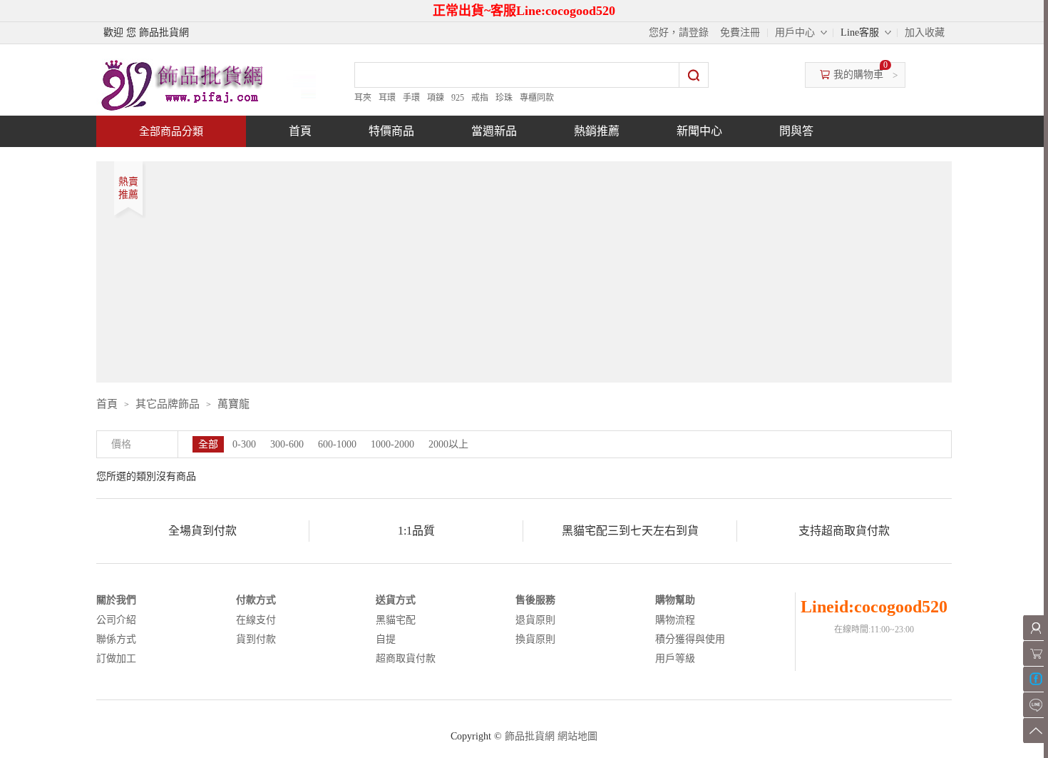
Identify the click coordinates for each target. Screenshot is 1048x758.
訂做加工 (116, 658)
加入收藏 (925, 32)
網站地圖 (577, 736)
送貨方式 (396, 600)
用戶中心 (795, 32)
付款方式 (256, 600)
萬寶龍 (233, 404)
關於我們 (116, 600)
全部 (208, 444)
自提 (386, 639)
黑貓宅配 (396, 620)
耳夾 (362, 98)
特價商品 (391, 131)
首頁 (300, 131)
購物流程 (675, 620)
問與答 (796, 131)
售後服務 (535, 600)
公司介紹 (116, 620)
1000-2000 (392, 444)
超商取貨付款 (406, 658)
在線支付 (256, 620)
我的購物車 (858, 74)
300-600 (287, 444)
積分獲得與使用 (690, 639)
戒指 (479, 98)
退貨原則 (535, 620)
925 (457, 98)
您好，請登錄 (679, 32)
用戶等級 (675, 658)
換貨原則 (535, 639)
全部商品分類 (171, 131)
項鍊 (435, 98)
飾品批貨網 (530, 736)
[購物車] (1035, 653)
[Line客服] (1035, 704)
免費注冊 (740, 32)
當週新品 (494, 131)
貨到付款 (256, 639)
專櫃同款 (537, 98)
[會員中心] (1035, 627)
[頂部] (1035, 730)
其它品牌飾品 (167, 404)
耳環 (387, 98)
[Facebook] (1035, 679)
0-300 (244, 444)
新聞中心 (699, 131)
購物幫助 (675, 600)
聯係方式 (116, 639)
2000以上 (448, 444)
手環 (411, 98)
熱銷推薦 (597, 131)
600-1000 (337, 444)
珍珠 (504, 98)
